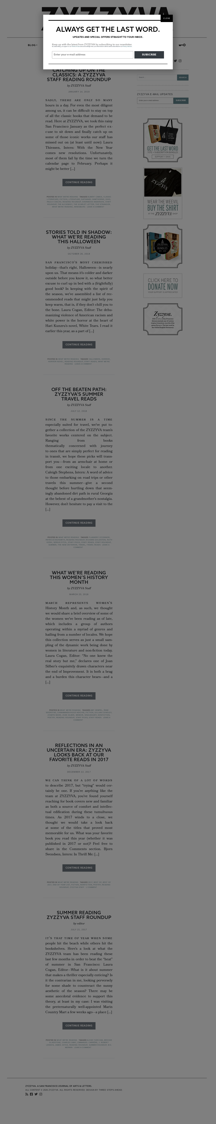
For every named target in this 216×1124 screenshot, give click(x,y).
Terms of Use (76, 46)
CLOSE (166, 18)
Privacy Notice (127, 46)
